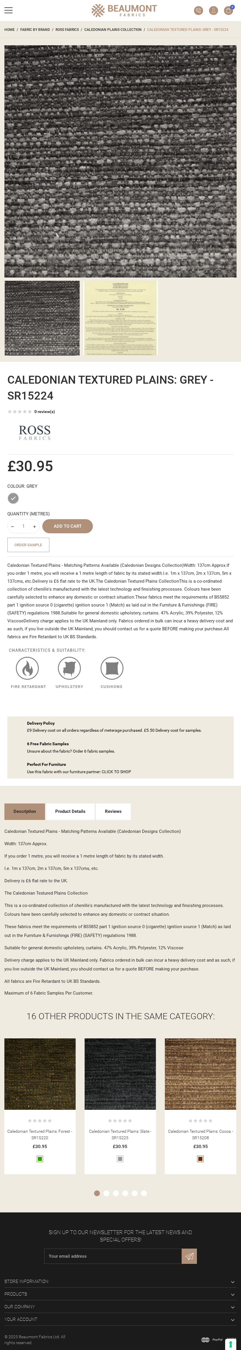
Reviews (113, 811)
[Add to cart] (32, 1045)
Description (25, 811)
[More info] (47, 1045)
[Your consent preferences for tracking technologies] (230, 1344)
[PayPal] (217, 1340)
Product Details (70, 811)
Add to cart (68, 526)
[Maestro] (205, 1340)
